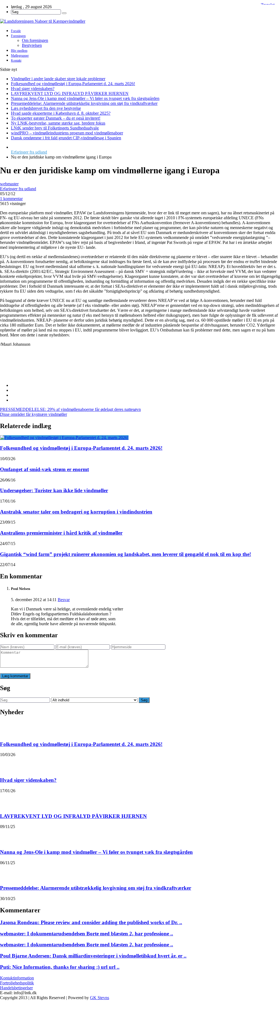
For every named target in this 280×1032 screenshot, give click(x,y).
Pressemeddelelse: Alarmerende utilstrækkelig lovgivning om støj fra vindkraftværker (84, 103)
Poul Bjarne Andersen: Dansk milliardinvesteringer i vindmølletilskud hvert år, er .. (93, 956)
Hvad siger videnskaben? (32, 88)
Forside (16, 31)
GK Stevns (99, 997)
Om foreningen (35, 40)
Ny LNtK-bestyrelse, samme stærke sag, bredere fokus (58, 123)
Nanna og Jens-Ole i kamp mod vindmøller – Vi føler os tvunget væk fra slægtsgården (85, 98)
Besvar (64, 599)
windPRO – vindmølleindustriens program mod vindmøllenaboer (67, 133)
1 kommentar (11, 198)
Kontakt (16, 60)
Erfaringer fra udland (29, 152)
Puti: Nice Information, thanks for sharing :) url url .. (59, 967)
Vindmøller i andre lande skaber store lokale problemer (58, 78)
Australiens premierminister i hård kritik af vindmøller (61, 533)
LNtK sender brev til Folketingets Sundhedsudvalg (55, 128)
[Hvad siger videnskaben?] (7, 764)
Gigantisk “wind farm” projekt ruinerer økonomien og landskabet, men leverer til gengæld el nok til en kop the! (125, 554)
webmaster (9, 183)
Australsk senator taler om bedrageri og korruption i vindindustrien (76, 512)
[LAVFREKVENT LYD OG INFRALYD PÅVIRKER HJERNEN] (7, 800)
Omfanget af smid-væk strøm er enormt (44, 469)
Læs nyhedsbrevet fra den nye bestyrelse (46, 108)
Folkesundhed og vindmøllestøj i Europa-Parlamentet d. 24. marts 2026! (73, 83)
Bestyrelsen (32, 45)
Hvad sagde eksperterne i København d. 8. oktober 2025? (60, 113)
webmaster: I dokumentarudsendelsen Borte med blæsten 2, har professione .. (86, 933)
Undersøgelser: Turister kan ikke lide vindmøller (54, 490)
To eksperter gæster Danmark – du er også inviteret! (55, 118)
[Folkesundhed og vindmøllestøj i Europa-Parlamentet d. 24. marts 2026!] (64, 437)
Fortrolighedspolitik (17, 983)
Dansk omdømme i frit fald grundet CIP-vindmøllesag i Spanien (66, 138)
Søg (144, 700)
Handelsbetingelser (16, 987)
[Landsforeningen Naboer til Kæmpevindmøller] (140, 21)
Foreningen (18, 36)
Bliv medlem (19, 51)
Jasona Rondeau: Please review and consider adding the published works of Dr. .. (91, 922)
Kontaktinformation (17, 978)
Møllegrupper (20, 55)
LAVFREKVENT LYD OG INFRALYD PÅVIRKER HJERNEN (70, 93)
